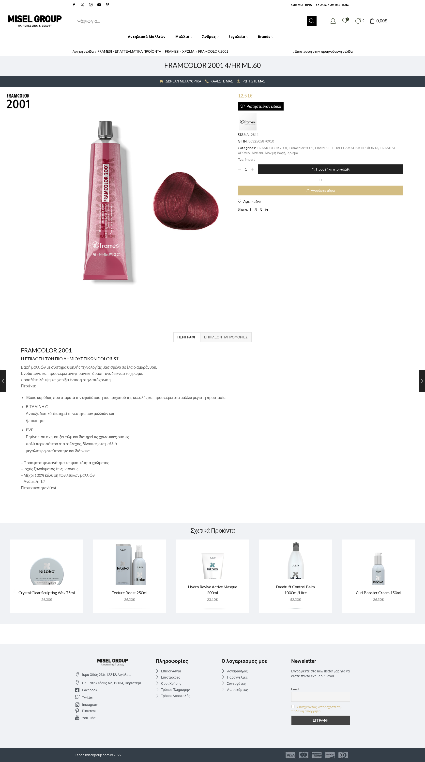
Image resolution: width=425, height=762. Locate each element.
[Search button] (312, 21)
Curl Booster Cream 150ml (378, 592)
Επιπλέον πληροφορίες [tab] (226, 337)
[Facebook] (74, 5)
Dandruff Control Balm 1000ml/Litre (295, 589)
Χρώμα (292, 153)
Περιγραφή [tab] (187, 337)
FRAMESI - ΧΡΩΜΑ (179, 51)
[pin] (107, 5)
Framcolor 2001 (301, 148)
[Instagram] (90, 5)
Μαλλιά (182, 36)
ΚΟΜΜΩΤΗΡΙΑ (301, 5)
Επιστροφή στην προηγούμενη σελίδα (324, 51)
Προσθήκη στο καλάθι (332, 169)
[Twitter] (82, 5)
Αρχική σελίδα (83, 51)
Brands (264, 36)
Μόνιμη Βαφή (275, 153)
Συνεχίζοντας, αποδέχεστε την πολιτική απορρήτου (316, 709)
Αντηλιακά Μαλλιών (147, 36)
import (250, 159)
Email (295, 689)
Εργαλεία (236, 36)
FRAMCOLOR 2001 (213, 51)
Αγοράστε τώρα (323, 190)
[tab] (186, 337)
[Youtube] (99, 5)
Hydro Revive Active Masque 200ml (212, 589)
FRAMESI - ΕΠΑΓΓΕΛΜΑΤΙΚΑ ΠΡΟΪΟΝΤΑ (129, 51)
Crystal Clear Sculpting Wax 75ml (46, 592)
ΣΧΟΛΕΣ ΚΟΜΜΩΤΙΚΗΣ (332, 5)
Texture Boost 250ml (129, 592)
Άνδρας (209, 36)
